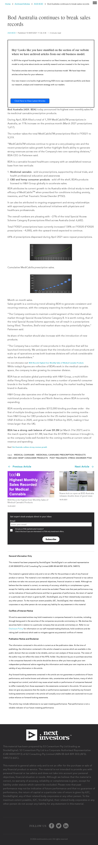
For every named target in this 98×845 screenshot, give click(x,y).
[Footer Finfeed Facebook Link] (51, 825)
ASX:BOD (38, 4)
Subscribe (51, 539)
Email (12, 521)
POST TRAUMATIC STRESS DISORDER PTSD (71, 458)
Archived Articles (22, 4)
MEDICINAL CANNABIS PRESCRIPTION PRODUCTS (61, 454)
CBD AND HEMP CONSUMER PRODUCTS (28, 458)
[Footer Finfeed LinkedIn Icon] (66, 825)
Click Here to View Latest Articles (30, 101)
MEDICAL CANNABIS (24, 454)
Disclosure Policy (16, 629)
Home (8, 4)
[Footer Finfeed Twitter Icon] (58, 825)
